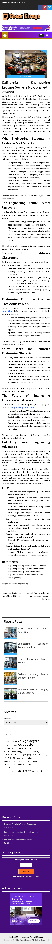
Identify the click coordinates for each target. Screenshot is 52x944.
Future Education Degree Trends (18, 839)
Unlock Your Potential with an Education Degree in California (38, 596)
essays (37, 751)
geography (28, 754)
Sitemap (39, 937)
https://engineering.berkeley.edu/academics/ (27, 565)
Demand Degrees (10, 745)
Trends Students (10, 771)
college (23, 740)
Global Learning (41, 755)
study (28, 764)
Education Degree (10, 748)
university (24, 770)
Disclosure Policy (27, 937)
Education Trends (25, 748)
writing (37, 770)
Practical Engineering (31, 761)
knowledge (9, 758)
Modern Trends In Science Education (20, 824)
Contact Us (14, 937)
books (14, 741)
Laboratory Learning (24, 758)
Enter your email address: (26, 868)
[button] (41, 35)
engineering (23, 583)
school (8, 764)
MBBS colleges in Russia (13, 761)
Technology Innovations (12, 768)
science (18, 764)
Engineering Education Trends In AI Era (21, 832)
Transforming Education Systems (34, 768)
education (7, 311)
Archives (7, 718)
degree (34, 740)
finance (18, 755)
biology (7, 741)
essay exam (27, 752)
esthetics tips (9, 755)
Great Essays (32, 876)
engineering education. (23, 407)
